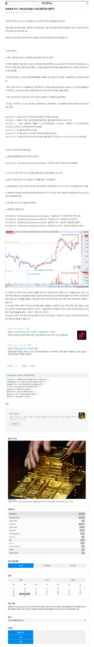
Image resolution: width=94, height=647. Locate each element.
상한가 (23, 609)
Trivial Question (46, 546)
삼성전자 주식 (12, 607)
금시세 (64, 607)
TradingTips (46, 527)
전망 (18, 607)
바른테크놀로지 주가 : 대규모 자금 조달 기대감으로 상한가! (25, 382)
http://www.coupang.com (17, 345)
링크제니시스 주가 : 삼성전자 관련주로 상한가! (21, 394)
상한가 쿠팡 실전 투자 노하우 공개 (23, 348)
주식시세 (55, 609)
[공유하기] (13, 366)
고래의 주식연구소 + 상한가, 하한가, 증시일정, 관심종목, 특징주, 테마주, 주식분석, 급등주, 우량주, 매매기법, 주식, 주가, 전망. (44, 418)
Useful (46, 549)
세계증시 (69, 607)
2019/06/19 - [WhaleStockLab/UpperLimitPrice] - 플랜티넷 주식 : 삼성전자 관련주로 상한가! (43, 222)
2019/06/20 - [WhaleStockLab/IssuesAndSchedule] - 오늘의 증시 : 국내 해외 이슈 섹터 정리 (43, 216)
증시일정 (40, 609)
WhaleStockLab (11, 375)
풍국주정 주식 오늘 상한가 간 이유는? (18, 396)
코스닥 (64, 609)
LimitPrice (20, 375)
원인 (30, 609)
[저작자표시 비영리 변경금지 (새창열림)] (32, 366)
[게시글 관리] (16, 366)
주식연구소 (58, 607)
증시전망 (52, 607)
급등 (47, 607)
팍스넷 (38, 607)
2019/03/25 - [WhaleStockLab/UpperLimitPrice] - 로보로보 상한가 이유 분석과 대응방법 (41, 163)
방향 (27, 609)
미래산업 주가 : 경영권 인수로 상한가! (19, 389)
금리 (77, 609)
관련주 (33, 607)
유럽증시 (35, 609)
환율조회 (80, 607)
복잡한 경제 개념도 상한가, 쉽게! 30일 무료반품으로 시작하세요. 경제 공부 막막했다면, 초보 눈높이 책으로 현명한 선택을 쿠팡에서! (47, 353)
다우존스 (43, 607)
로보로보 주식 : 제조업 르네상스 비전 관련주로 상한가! (30, 9)
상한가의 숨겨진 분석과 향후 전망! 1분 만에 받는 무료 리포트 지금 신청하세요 (38, 335)
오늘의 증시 (24, 607)
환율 (51, 609)
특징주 (75, 607)
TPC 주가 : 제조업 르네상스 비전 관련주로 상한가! (23, 387)
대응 (60, 609)
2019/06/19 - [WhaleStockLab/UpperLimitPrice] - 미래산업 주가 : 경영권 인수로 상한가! (41, 219)
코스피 (68, 609)
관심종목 (46, 609)
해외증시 (14, 609)
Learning (46, 537)
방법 (29, 607)
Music (46, 543)
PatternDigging (46, 533)
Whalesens (46, 514)
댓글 (6, 404)
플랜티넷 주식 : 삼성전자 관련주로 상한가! (20, 392)
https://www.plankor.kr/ (16, 328)
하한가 (19, 609)
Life (46, 540)
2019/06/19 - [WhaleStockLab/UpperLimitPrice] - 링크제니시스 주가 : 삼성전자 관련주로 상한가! (44, 226)
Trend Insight (46, 553)
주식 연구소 (47, 3)
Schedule (46, 530)
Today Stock (46, 521)
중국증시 (73, 609)
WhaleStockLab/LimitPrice (12, 12)
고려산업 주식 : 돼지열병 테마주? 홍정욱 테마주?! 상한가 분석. (27, 379)
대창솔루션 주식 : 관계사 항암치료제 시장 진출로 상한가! (25, 384)
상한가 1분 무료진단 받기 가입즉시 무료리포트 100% (31, 332)
